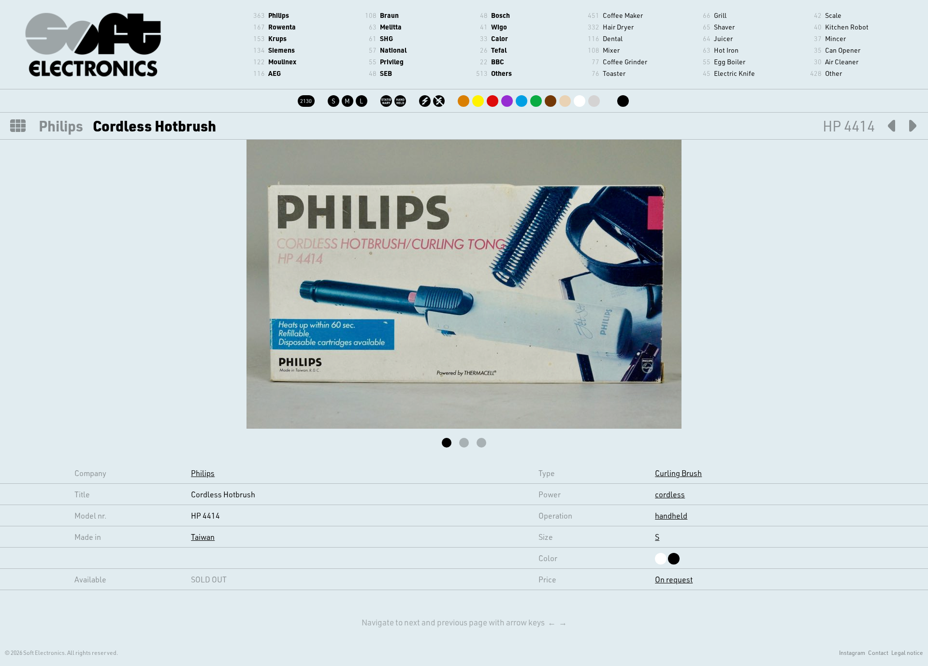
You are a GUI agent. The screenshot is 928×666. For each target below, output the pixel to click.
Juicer (723, 38)
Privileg (392, 61)
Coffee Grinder (625, 61)
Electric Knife (734, 73)
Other (833, 73)
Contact (878, 652)
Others (501, 73)
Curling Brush (678, 473)
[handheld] (400, 99)
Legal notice (907, 652)
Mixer (611, 50)
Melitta (391, 26)
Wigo (499, 26)
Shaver (724, 26)
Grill (720, 15)
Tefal (499, 50)
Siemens (281, 50)
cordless (670, 494)
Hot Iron (726, 50)
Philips (278, 15)
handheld (671, 515)
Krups (277, 38)
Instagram (852, 652)
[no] (439, 99)
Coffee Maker (623, 15)
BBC (497, 61)
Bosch (500, 15)
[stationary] (386, 99)
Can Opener (842, 50)
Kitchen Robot (847, 26)
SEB (386, 73)
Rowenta (282, 26)
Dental (613, 38)
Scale (833, 15)
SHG (386, 38)
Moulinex (282, 61)
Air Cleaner (841, 61)
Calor (499, 38)
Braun (389, 15)
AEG (274, 73)
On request (674, 579)
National (393, 50)
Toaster (614, 73)
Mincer (835, 38)
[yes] (425, 99)
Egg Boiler (729, 61)
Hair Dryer (618, 26)
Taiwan (203, 537)
